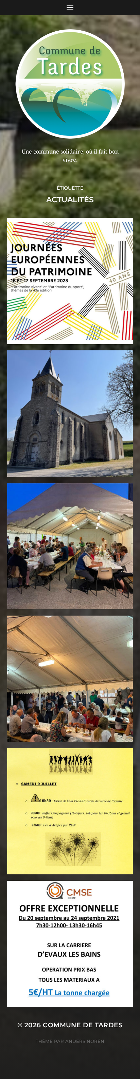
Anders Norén (84, 1041)
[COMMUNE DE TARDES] (70, 84)
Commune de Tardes (83, 1025)
